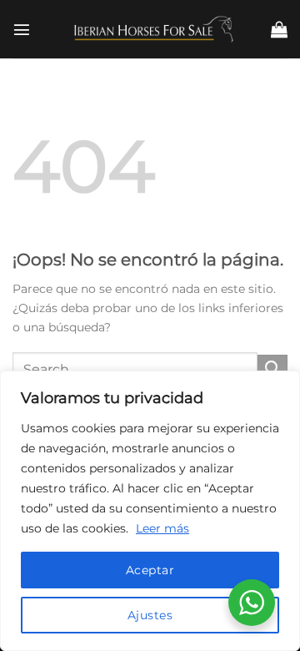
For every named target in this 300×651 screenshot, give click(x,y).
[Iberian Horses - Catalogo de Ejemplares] (150, 28)
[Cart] (279, 29)
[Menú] (21, 29)
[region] (150, 511)
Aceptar (150, 570)
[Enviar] (273, 370)
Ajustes (150, 615)
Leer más (162, 528)
